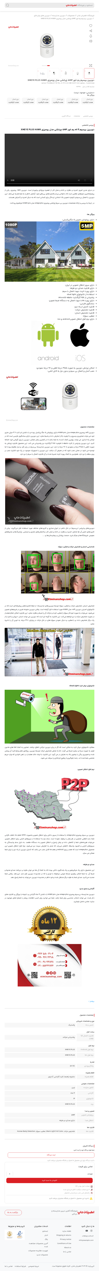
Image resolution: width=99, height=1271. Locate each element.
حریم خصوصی (33, 1266)
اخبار (46, 1235)
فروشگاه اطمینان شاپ (85, 15)
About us (67, 1247)
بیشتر (92, 1001)
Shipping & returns (63, 1235)
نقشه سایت (66, 1231)
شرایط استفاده (20, 1266)
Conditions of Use (64, 1243)
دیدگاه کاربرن (66, 116)
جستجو (45, 1231)
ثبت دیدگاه (51, 1155)
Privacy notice (65, 1239)
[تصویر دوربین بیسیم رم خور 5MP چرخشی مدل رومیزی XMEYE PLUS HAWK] (47, 45)
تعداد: (90, 1174)
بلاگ (46, 1239)
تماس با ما (67, 1251)
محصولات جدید (42, 1254)
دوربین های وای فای (42, 15)
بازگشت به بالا (12, 1212)
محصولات (71, 15)
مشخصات (77, 116)
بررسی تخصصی (88, 116)
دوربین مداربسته (58, 15)
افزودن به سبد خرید (49, 1180)
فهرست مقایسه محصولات (38, 1250)
